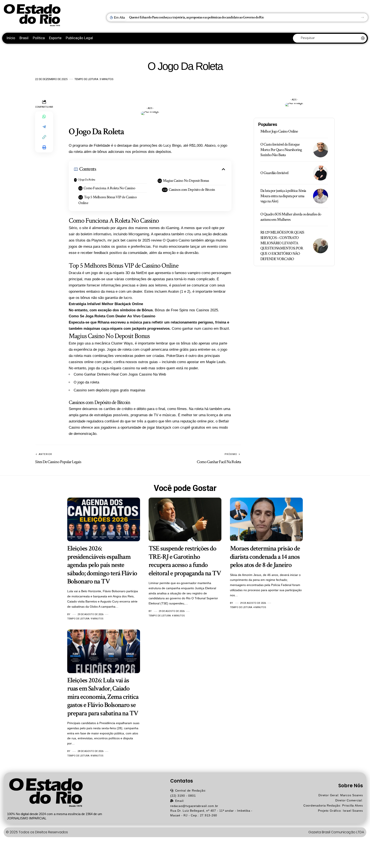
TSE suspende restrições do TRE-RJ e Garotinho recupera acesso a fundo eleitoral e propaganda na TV (185, 560)
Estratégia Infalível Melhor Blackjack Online (106, 304)
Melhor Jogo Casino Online (279, 131)
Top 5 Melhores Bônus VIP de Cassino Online (107, 200)
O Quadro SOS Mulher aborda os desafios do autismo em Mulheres (290, 217)
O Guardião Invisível (274, 173)
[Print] (44, 147)
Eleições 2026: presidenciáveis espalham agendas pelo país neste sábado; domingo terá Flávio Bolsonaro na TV (102, 565)
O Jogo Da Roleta (86, 180)
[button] (362, 17)
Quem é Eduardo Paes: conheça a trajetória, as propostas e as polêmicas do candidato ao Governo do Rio (196, 17)
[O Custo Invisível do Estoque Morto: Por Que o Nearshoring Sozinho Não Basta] (320, 149)
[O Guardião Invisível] (320, 173)
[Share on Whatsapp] (44, 116)
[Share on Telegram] (44, 126)
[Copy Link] (44, 137)
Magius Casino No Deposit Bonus (186, 180)
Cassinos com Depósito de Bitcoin (192, 189)
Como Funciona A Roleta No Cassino (109, 188)
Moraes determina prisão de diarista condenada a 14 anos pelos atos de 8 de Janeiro (265, 556)
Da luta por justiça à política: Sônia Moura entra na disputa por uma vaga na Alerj (283, 196)
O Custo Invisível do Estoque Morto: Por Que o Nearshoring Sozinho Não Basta (281, 150)
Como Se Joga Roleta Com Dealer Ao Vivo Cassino (112, 316)
